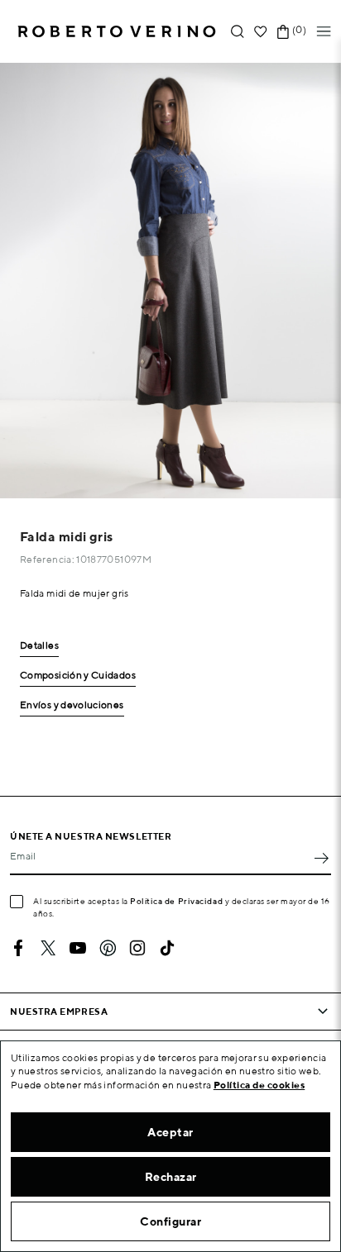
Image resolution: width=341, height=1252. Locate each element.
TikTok (167, 948)
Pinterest (107, 948)
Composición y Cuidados (78, 675)
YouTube (78, 948)
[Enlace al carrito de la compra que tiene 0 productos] (283, 32)
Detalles (39, 645)
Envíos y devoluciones (72, 705)
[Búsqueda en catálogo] (237, 32)
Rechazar (171, 1176)
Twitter (48, 948)
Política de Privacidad (176, 901)
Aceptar (170, 1132)
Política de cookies (259, 1084)
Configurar (170, 1221)
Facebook (18, 948)
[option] (170, 280)
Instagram (137, 948)
